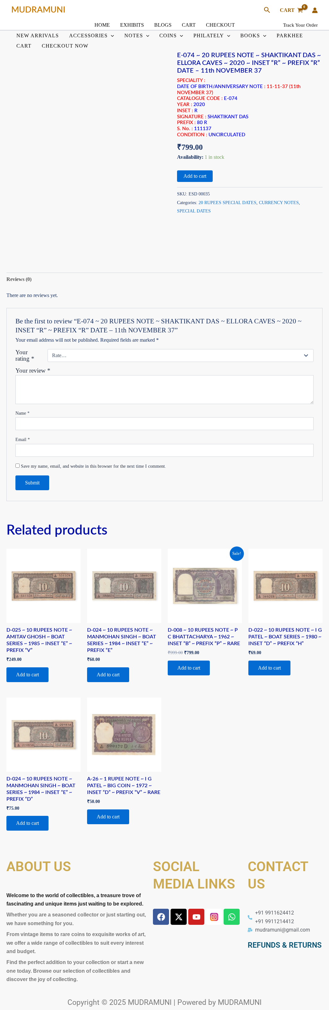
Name (22, 413)
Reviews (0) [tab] (18, 279)
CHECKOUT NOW (65, 46)
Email (22, 439)
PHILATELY (208, 35)
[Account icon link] (315, 10)
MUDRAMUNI (38, 10)
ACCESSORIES (88, 35)
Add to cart (194, 176)
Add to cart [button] (27, 674)
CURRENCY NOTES (279, 202)
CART (189, 25)
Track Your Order (300, 25)
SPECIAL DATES (194, 210)
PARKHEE (290, 35)
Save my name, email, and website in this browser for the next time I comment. (93, 466)
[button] (267, 10)
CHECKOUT (220, 25)
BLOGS (163, 25)
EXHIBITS (132, 25)
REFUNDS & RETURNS (285, 945)
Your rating (24, 355)
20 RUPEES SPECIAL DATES (227, 202)
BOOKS (250, 35)
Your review (32, 370)
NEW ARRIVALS (37, 35)
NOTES (133, 35)
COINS (168, 35)
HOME (102, 25)
